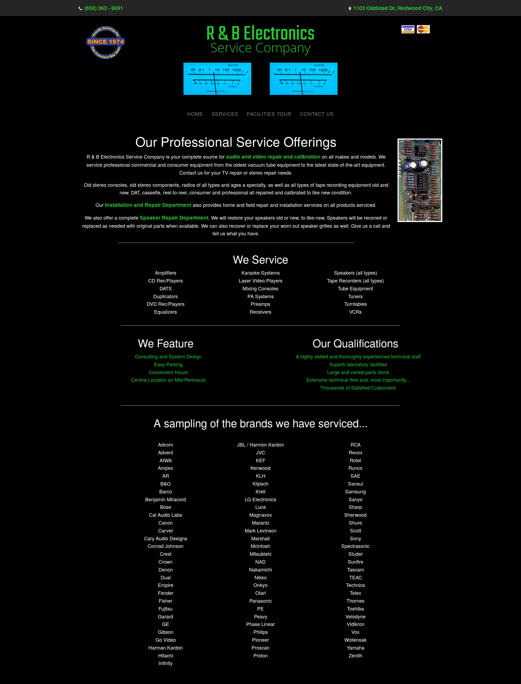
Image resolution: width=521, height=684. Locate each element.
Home (195, 113)
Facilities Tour (269, 113)
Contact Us (317, 113)
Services (225, 113)
